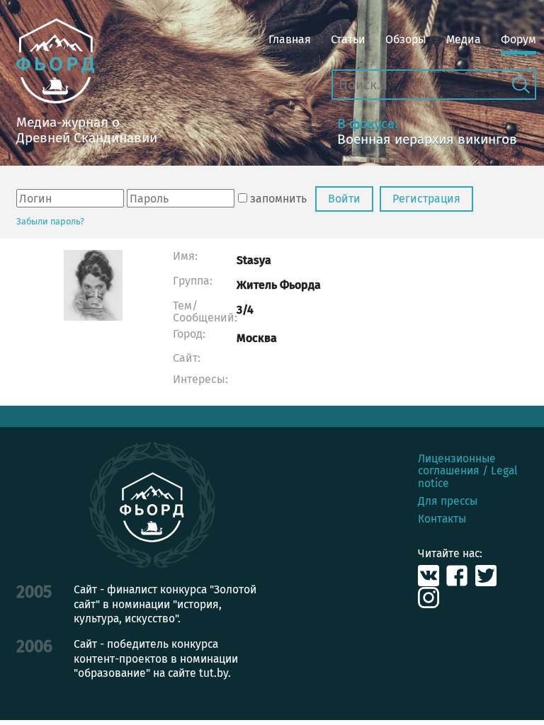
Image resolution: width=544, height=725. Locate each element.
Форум (518, 39)
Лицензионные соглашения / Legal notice (468, 471)
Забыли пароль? (50, 221)
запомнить (278, 198)
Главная (289, 39)
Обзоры (405, 39)
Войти (344, 198)
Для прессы (447, 501)
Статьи (348, 39)
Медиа (463, 39)
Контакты (442, 518)
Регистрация (426, 198)
